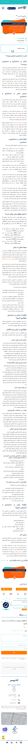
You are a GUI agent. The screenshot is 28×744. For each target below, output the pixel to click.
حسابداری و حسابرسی (18, 122)
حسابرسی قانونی (18, 551)
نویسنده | (20, 18)
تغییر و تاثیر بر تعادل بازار (8, 259)
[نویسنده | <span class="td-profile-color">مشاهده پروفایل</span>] (26, 17)
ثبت (14, 653)
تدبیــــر (14, 680)
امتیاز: (25, 630)
